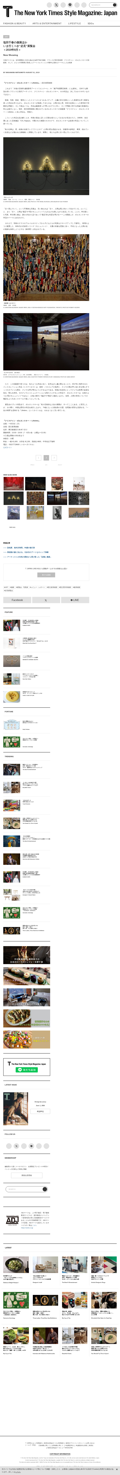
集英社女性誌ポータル (55, 1448)
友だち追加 (46, 575)
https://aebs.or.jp (27, 1228)
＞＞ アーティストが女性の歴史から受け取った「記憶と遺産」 (27, 557)
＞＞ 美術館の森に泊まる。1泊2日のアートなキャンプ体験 (26, 552)
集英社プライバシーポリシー (75, 1443)
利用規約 (39, 1443)
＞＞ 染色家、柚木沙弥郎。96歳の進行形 (19, 548)
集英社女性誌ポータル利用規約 (54, 1443)
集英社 (91, 1445)
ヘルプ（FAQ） (32, 1445)
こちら (34, 1225)
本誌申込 (40, 1111)
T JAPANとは (29, 1443)
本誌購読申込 (69, 1445)
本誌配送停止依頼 (81, 1445)
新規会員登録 (27, 1175)
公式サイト (7, 447)
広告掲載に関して (44, 1445)
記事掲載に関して (57, 1445)
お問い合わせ (90, 1443)
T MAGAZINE (68, 1448)
